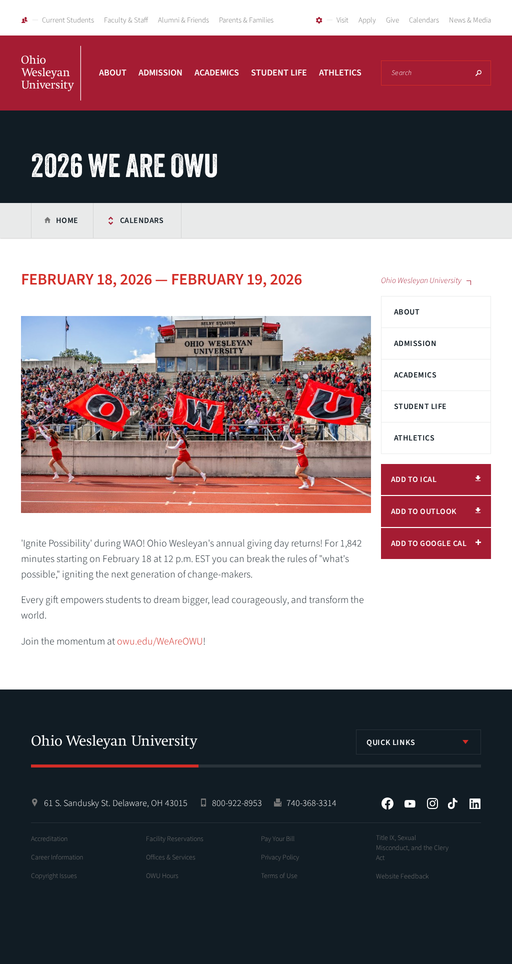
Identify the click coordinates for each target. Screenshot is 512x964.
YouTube (410, 804)
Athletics (340, 72)
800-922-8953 (237, 803)
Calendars (424, 20)
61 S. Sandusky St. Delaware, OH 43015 (116, 803)
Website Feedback (402, 877)
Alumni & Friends (183, 20)
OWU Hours (162, 876)
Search (478, 73)
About (112, 72)
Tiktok (452, 804)
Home (67, 220)
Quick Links (391, 742)
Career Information (57, 857)
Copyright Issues (54, 876)
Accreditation (49, 839)
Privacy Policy (280, 857)
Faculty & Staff (126, 20)
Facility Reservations (175, 839)
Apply (367, 20)
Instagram (432, 804)
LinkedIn (475, 804)
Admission (160, 72)
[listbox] (418, 742)
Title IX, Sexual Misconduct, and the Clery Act (412, 848)
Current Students (68, 20)
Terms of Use (279, 876)
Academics (216, 72)
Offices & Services (171, 857)
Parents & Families (246, 20)
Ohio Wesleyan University (51, 84)
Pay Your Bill (277, 839)
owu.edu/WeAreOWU (160, 641)
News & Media (470, 20)
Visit (342, 20)
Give (392, 20)
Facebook (388, 804)
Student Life (279, 72)
